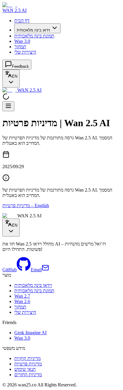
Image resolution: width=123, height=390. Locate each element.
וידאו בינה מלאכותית (33, 30)
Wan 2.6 (22, 301)
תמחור (20, 46)
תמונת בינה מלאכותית (34, 35)
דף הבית (22, 20)
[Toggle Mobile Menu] (8, 106)
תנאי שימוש (25, 369)
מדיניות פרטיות (28, 363)
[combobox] (11, 79)
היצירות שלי (25, 52)
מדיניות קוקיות (27, 358)
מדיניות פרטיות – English (25, 205)
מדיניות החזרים (28, 374)
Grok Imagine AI (30, 332)
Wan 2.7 (22, 296)
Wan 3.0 (22, 41)
